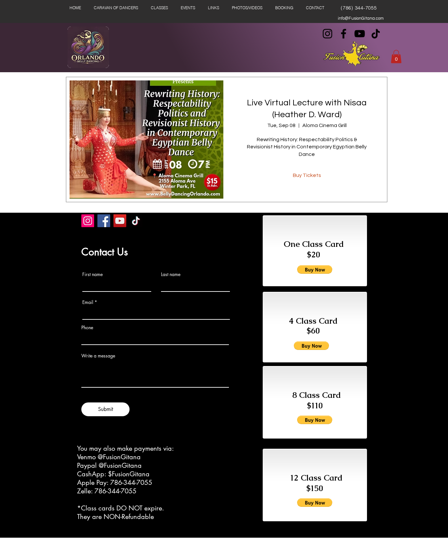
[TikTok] (375, 33)
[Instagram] (327, 33)
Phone (87, 327)
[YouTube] (359, 33)
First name (92, 274)
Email (87, 302)
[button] (396, 56)
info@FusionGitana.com (361, 18)
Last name (170, 274)
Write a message (98, 356)
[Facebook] (343, 33)
